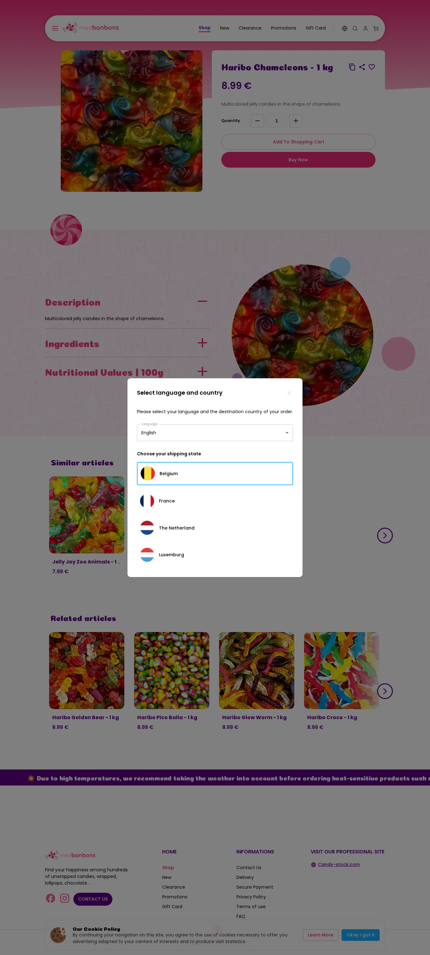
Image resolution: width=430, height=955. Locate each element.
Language (149, 423)
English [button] (148, 433)
